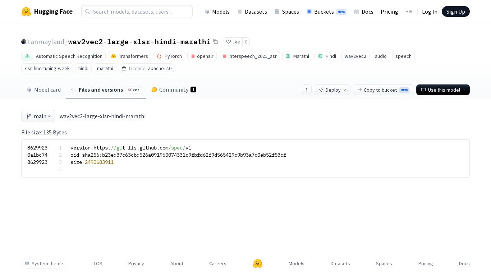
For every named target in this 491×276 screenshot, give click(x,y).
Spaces (290, 11)
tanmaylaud (46, 41)
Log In (429, 11)
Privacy (136, 263)
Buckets (329, 11)
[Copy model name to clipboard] (215, 41)
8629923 (37, 147)
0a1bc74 (37, 155)
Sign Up (455, 11)
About (176, 263)
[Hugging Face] (258, 263)
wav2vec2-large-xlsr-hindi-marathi (139, 41)
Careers (217, 263)
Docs (367, 11)
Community (176, 89)
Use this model (444, 90)
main (40, 116)
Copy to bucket (386, 90)
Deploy (333, 90)
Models (221, 11)
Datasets (256, 11)
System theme (47, 263)
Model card (47, 89)
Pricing (389, 11)
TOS (97, 263)
